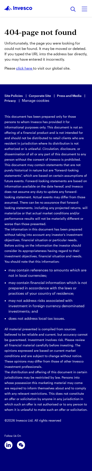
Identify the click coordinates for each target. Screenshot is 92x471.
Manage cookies (35, 100)
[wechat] (21, 445)
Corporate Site (40, 96)
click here (24, 68)
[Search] (73, 9)
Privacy (10, 100)
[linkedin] (8, 445)
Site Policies (13, 96)
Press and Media (69, 96)
